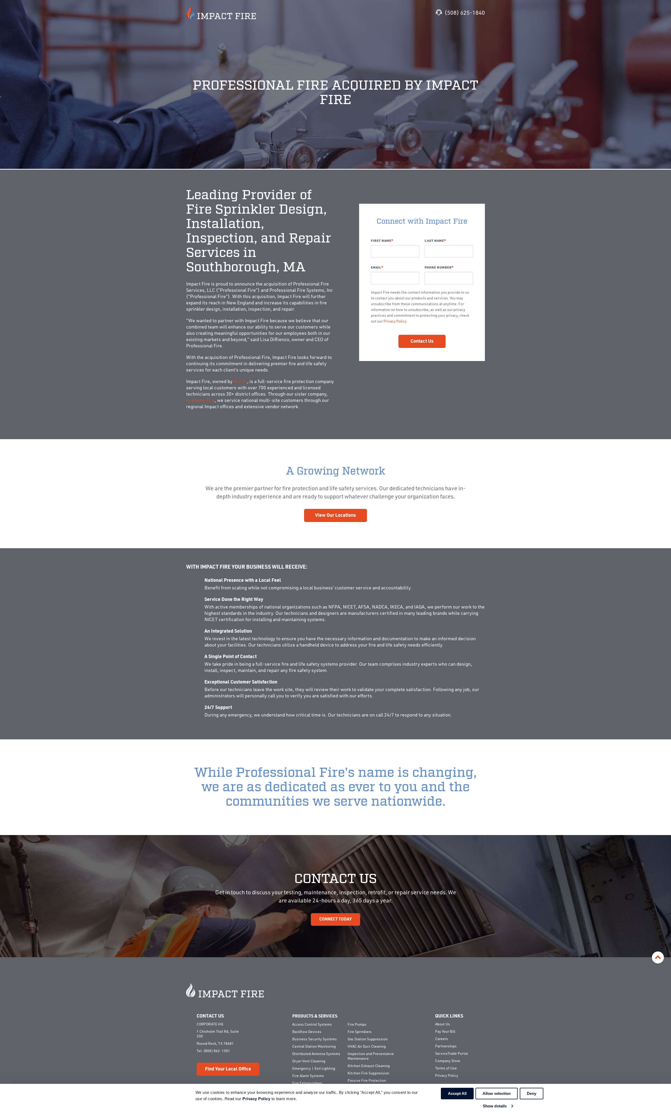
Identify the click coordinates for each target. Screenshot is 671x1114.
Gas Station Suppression (368, 1039)
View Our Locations (335, 515)
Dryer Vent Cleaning (308, 1061)
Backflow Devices (306, 1032)
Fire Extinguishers (307, 1083)
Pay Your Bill (445, 1032)
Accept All (457, 1093)
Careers (441, 1039)
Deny (531, 1093)
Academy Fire (200, 400)
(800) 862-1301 (216, 1051)
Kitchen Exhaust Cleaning (369, 1066)
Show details (495, 1106)
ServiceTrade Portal (451, 1054)
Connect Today (335, 919)
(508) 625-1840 (465, 13)
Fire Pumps (357, 1024)
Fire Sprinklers (360, 1032)
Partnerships (446, 1046)
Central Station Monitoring (314, 1046)
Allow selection (497, 1093)
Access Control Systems (312, 1024)
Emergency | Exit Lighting (313, 1068)
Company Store (447, 1061)
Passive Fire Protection (367, 1081)
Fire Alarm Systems (308, 1076)
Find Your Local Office (228, 1069)
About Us (442, 1024)
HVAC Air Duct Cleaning (367, 1046)
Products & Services (314, 1016)
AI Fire (240, 381)
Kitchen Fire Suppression (368, 1073)
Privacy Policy (394, 321)
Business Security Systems (314, 1039)
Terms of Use (446, 1068)
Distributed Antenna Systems (316, 1054)
